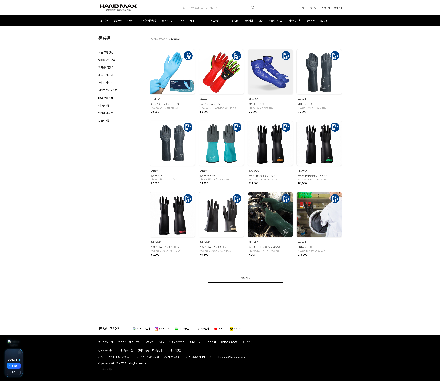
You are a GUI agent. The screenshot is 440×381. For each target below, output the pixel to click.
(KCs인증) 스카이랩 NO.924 (165, 106)
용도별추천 (103, 20)
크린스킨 (156, 99)
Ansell (204, 99)
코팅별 (130, 20)
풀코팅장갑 (104, 120)
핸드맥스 (254, 99)
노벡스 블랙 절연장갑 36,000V (264, 177)
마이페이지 (325, 7)
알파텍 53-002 (163, 177)
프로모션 (215, 20)
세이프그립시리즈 (108, 90)
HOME (153, 38)
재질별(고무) (167, 20)
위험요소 (118, 20)
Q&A (261, 20)
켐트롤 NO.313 (261, 106)
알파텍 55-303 (312, 249)
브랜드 (202, 20)
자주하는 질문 (295, 20)
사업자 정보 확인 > (106, 369)
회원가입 (312, 7)
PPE (192, 20)
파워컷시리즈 (105, 82)
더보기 (244, 278)
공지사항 (249, 20)
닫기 (13, 372)
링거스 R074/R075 (218, 106)
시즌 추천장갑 (105, 52)
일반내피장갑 (105, 113)
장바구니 (338, 7)
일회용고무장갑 (106, 60)
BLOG (323, 20)
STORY (236, 20)
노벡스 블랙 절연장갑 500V (215, 249)
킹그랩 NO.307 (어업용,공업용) (264, 249)
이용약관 (247, 342)
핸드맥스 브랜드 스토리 (129, 342)
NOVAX (254, 170)
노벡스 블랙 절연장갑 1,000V (166, 249)
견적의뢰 (311, 20)
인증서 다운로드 (276, 20)
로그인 (301, 7)
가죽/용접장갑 (106, 67)
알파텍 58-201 (215, 177)
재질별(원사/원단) (147, 20)
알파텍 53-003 (312, 106)
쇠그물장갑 (104, 105)
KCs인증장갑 (105, 98)
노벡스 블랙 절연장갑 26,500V (313, 177)
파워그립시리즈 (106, 75)
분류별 (181, 20)
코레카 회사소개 (105, 342)
